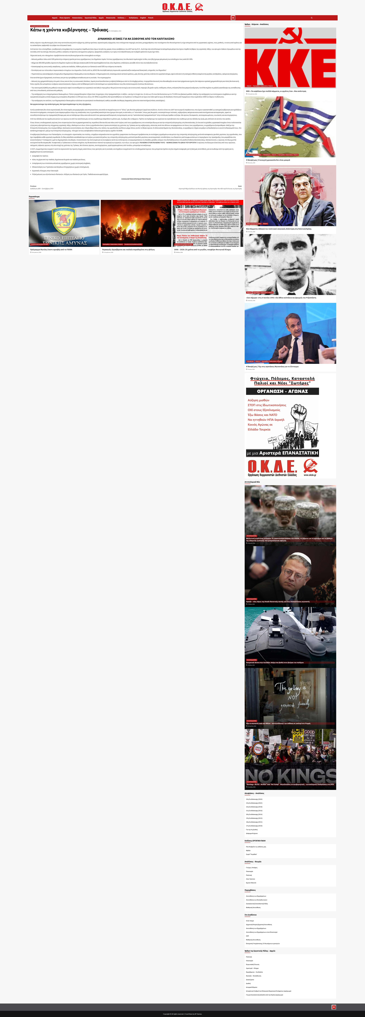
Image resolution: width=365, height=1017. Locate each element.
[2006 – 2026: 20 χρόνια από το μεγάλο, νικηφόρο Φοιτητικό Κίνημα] (208, 223)
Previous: (41, 187)
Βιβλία (248, 850)
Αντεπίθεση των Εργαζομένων (256, 896)
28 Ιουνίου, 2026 (251, 163)
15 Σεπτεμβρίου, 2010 (115, 31)
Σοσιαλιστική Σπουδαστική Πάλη (39, 26)
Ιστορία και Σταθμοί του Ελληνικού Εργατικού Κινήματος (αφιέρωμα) (268, 991)
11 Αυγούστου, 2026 (108, 252)
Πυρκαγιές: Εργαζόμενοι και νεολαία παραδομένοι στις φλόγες (128, 249)
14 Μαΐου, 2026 (251, 665)
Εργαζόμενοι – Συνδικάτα (254, 972)
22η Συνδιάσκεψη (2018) (254, 807)
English (143, 18)
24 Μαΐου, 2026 (179, 252)
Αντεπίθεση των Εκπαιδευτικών (256, 900)
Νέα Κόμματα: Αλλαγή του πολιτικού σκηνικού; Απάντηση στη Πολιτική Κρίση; (278, 229)
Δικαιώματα (250, 979)
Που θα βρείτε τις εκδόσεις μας (256, 847)
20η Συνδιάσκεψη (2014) (254, 814)
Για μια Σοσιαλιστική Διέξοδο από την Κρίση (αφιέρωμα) (264, 995)
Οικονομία (249, 871)
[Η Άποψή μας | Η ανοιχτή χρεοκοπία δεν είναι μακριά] (290, 126)
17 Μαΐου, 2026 (251, 604)
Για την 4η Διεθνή (251, 829)
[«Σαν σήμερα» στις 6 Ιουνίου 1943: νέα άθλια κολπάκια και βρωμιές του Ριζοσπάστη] (290, 264)
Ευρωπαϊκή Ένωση (252, 964)
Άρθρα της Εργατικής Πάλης (254, 155)
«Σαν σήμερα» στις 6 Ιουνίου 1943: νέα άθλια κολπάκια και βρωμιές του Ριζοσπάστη (281, 297)
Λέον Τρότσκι (250, 879)
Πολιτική (249, 875)
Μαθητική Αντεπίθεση (253, 907)
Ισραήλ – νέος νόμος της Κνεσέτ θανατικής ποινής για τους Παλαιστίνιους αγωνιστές (278, 601)
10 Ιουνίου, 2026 (251, 300)
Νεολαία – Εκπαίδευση (253, 976)
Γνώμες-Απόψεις (251, 867)
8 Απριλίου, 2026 (251, 787)
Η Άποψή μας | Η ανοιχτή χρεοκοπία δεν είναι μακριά (268, 160)
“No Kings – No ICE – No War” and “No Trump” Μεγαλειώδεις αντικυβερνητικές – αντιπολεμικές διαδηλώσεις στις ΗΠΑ (290, 784)
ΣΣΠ (247, 936)
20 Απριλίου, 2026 (252, 726)
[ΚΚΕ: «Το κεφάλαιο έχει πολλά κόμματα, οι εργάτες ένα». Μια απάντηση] (290, 58)
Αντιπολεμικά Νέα (251, 536)
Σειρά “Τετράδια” (251, 854)
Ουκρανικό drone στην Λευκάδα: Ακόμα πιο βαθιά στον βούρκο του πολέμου (275, 662)
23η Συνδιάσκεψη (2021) (254, 803)
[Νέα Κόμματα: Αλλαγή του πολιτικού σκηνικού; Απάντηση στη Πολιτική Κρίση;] (290, 195)
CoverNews (188, 1014)
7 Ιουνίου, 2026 (251, 369)
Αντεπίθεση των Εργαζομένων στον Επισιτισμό (261, 932)
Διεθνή (248, 983)
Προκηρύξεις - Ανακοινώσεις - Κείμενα (112, 244)
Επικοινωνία (110, 18)
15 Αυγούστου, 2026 (252, 94)
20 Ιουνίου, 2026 (251, 232)
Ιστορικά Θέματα (251, 987)
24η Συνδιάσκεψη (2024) (254, 799)
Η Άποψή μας (266, 155)
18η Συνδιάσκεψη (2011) (254, 822)
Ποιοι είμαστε (65, 18)
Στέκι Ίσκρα (250, 921)
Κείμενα (249, 86)
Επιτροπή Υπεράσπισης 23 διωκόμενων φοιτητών (263, 943)
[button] (312, 17)
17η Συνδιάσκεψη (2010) (254, 826)
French (150, 18)
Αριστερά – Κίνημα (252, 968)
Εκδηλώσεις (133, 18)
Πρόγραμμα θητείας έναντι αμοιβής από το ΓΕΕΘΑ (51, 249)
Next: (210, 187)
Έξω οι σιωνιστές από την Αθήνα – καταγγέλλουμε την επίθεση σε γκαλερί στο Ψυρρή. (278, 723)
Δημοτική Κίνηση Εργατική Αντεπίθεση (259, 924)
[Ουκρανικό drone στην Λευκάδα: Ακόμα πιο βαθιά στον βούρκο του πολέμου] (290, 637)
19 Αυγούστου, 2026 (36, 252)
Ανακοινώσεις (77, 18)
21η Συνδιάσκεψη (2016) (254, 810)
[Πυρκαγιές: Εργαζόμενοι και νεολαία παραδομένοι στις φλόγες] (136, 223)
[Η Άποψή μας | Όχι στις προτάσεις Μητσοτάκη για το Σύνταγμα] (290, 333)
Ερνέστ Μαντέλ (251, 883)
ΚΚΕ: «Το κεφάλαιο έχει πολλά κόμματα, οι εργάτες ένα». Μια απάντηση (276, 91)
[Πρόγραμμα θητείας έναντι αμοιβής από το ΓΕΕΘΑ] (64, 223)
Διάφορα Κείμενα (251, 833)
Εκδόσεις (121, 18)
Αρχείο (101, 18)
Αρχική (54, 18)
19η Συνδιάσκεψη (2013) (254, 818)
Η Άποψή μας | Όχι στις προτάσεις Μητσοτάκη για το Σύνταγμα (272, 366)
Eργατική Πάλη (90, 18)
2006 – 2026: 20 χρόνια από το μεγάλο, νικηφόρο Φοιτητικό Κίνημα (202, 249)
